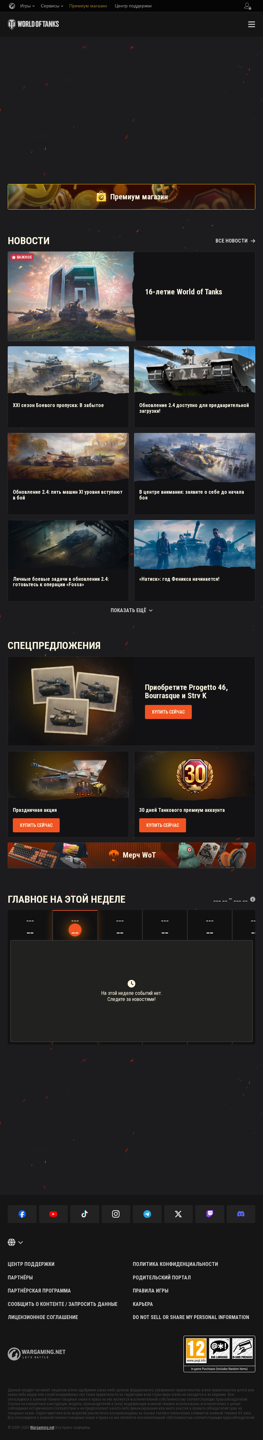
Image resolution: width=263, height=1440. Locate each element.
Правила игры (150, 1291)
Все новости (232, 241)
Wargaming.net (42, 1427)
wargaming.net (36, 1354)
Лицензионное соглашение (43, 1317)
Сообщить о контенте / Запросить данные (62, 1304)
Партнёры (20, 1278)
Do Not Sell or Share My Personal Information (191, 1317)
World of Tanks (33, 24)
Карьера (143, 1304)
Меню (251, 24)
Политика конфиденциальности (175, 1264)
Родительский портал (162, 1278)
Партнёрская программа (39, 1291)
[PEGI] (219, 1354)
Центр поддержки (31, 1264)
